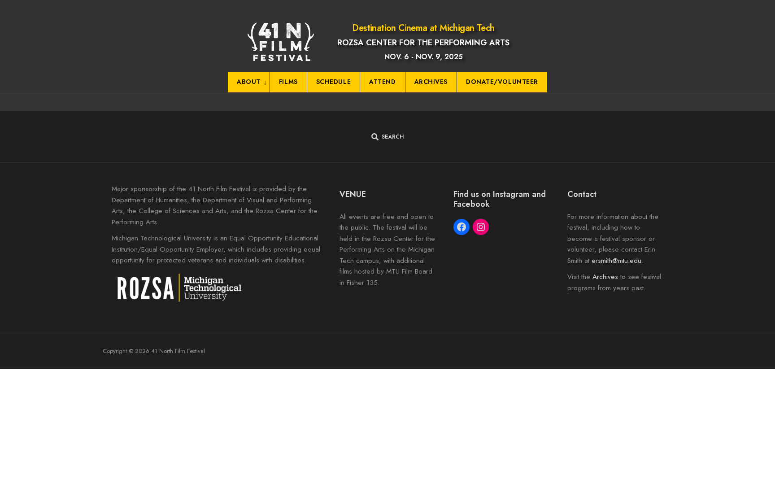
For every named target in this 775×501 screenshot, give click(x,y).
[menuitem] (249, 82)
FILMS (288, 81)
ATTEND (382, 81)
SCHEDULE (333, 81)
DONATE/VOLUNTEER (502, 81)
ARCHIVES (431, 81)
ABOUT (249, 81)
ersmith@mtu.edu (616, 261)
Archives (605, 277)
